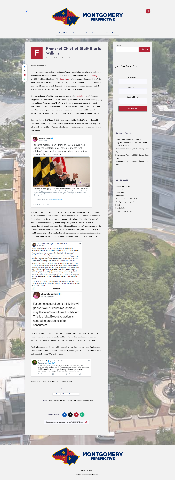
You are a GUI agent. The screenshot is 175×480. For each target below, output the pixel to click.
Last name (133, 87)
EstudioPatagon (94, 475)
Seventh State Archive (71, 394)
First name (133, 78)
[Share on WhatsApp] (24, 79)
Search (118, 45)
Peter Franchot (88, 401)
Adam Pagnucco (53, 401)
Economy (76, 33)
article (80, 96)
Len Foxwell (78, 401)
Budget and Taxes (122, 186)
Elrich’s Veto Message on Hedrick (129, 139)
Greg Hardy (65, 79)
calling (94, 76)
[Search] (148, 11)
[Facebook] (27, 11)
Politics (106, 33)
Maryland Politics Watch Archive (128, 199)
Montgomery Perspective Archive (129, 202)
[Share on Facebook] (24, 67)
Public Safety (96, 33)
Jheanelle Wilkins (66, 401)
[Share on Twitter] (24, 71)
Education (85, 33)
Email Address (133, 97)
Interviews (119, 196)
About (114, 33)
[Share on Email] (24, 75)
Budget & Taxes (64, 33)
